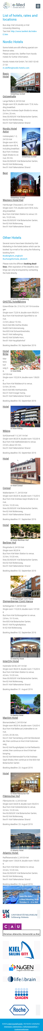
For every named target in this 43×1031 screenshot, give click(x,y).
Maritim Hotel (10, 717)
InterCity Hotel (11, 661)
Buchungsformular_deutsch (15, 258)
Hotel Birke (6, 352)
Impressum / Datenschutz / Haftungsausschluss (20, 1027)
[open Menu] (38, 6)
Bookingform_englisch (13, 255)
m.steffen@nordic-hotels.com (16, 67)
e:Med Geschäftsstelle (15, 1024)
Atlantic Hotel (11, 852)
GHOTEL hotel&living (14, 301)
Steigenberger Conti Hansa (18, 601)
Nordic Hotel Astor (10, 130)
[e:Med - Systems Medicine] (13, 5)
